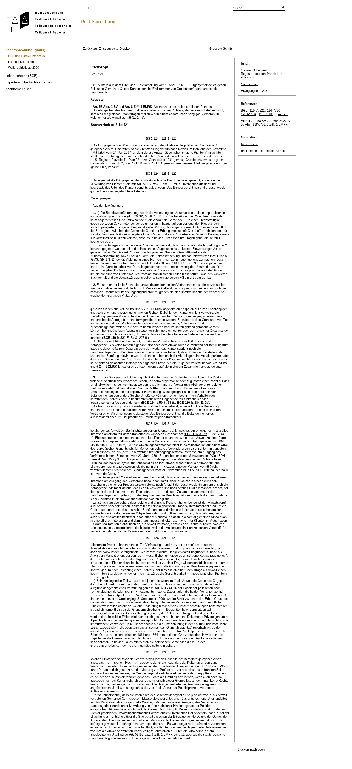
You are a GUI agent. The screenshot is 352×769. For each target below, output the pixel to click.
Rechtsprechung (98, 21)
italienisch (248, 77)
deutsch (260, 74)
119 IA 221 (257, 110)
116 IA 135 (266, 114)
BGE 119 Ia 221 (114, 338)
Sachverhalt (249, 84)
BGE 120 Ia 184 (188, 402)
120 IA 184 (248, 114)
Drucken (125, 48)
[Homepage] (36, 23)
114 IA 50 (273, 110)
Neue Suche (249, 144)
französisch (275, 74)
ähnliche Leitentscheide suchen (263, 151)
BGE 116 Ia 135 (196, 434)
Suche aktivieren (282, 7)
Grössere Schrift (220, 48)
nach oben (257, 749)
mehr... (283, 114)
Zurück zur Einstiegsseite (100, 48)
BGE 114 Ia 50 (152, 402)
